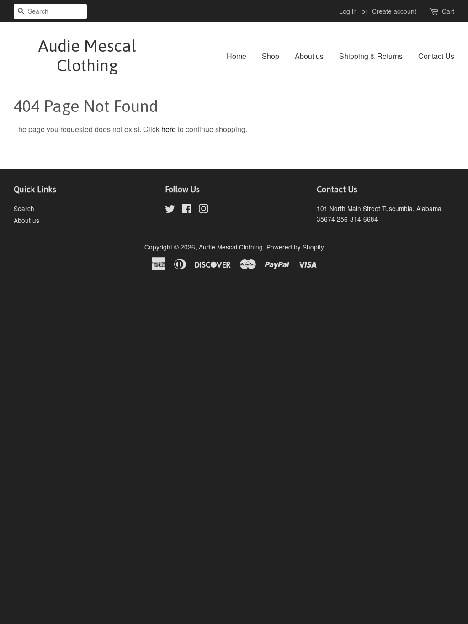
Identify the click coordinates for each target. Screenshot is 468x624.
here (168, 129)
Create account (394, 11)
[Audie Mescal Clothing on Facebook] (186, 210)
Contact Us (436, 56)
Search (24, 208)
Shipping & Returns (371, 56)
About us (309, 56)
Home (236, 56)
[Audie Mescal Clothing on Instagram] (203, 210)
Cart (448, 11)
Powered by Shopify (295, 246)
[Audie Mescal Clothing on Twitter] (170, 210)
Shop (270, 56)
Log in (348, 11)
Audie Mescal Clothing (87, 55)
